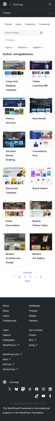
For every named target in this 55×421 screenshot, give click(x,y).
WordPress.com (12, 354)
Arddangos (34, 305)
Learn (6, 330)
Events (32, 335)
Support (7, 335)
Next (27, 281)
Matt (7, 359)
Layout (8, 47)
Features (22, 47)
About (6, 305)
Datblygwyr (9, 340)
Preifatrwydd (9, 320)
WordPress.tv (11, 345)
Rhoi (32, 340)
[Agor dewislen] (50, 4)
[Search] (41, 33)
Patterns (33, 320)
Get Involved (35, 330)
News (6, 310)
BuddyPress (10, 369)
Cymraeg (14, 382)
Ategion (33, 315)
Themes (6, 13)
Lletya (6, 315)
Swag (33, 345)
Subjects (37, 47)
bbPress (8, 364)
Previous (27, 272)
